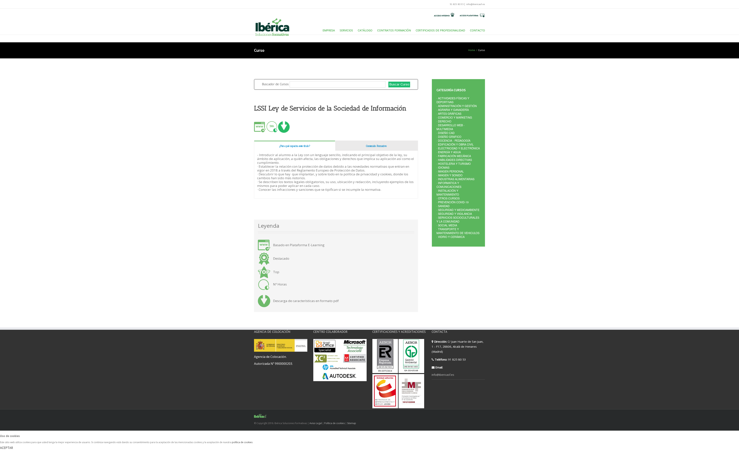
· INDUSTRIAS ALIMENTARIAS (455, 179)
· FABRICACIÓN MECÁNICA (453, 156)
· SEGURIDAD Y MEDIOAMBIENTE (457, 210)
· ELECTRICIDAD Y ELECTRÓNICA (458, 148)
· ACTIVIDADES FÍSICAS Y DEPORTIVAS (452, 100)
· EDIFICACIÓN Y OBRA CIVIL (455, 144)
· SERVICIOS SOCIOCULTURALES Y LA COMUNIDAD (457, 219)
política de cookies (242, 442)
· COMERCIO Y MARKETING (454, 117)
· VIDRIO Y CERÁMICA (450, 237)
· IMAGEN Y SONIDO (449, 175)
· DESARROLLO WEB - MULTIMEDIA (450, 127)
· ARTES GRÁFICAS (448, 114)
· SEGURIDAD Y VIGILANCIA (454, 214)
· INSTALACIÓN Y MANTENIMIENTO (447, 192)
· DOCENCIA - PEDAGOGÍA (453, 140)
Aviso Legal (315, 423)
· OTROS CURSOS (448, 198)
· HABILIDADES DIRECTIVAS (454, 160)
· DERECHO (443, 121)
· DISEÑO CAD (445, 133)
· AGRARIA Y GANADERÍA (452, 110)
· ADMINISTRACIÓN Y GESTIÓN (456, 106)
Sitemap (351, 423)
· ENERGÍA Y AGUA (448, 152)
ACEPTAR (6, 448)
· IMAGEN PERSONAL (450, 171)
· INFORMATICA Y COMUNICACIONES (448, 185)
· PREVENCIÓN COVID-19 (452, 202)
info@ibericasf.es (475, 4)
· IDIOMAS (442, 167)
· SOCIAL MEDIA (446, 225)
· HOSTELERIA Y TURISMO (453, 164)
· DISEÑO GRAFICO (448, 137)
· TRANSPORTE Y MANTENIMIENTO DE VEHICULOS (457, 231)
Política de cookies (334, 423)
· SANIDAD (443, 206)
